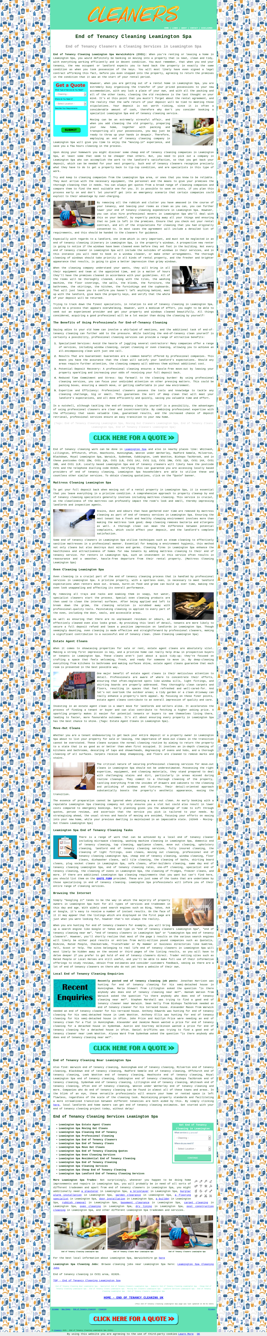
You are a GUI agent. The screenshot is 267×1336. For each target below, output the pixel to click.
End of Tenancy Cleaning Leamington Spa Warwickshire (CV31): (100, 54)
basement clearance (135, 1202)
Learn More (186, 1334)
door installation (112, 1198)
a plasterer (89, 1191)
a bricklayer (139, 1191)
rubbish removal (74, 1202)
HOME (166, 28)
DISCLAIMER (206, 28)
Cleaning (102, 1309)
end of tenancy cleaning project (77, 1108)
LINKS (175, 28)
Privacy (211, 1309)
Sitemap (55, 1309)
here (56, 1105)
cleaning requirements (141, 874)
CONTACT (194, 28)
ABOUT (184, 28)
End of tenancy (64, 449)
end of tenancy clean (134, 634)
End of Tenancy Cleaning (84, 1309)
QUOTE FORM (104, 878)
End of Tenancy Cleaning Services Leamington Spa (105, 1117)
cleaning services (91, 886)
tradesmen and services (166, 1210)
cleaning (143, 742)
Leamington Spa (135, 449)
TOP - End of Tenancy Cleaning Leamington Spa (87, 1280)
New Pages (66, 1309)
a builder (163, 1198)
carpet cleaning (196, 1202)
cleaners (91, 540)
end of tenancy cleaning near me (152, 992)
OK (198, 1334)
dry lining (144, 1206)
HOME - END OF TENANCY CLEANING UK (133, 1297)
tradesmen (76, 1187)
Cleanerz (58, 1330)
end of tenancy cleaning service (153, 113)
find (64, 1067)
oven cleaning (90, 1206)
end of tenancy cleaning (131, 138)
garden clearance (128, 1195)
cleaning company (105, 804)
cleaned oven (81, 623)
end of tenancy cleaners (148, 464)
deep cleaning (155, 522)
